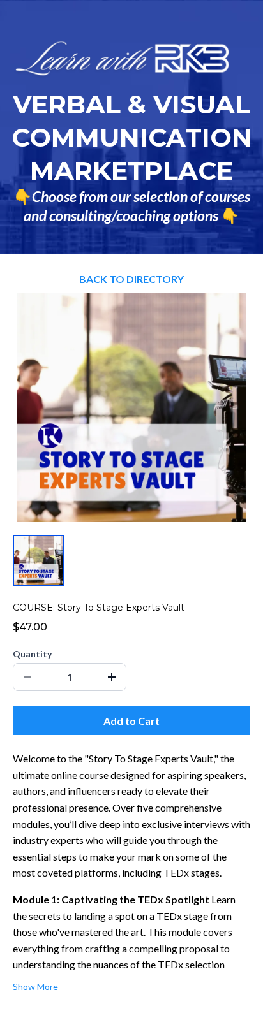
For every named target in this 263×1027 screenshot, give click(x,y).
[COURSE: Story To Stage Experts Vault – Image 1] (38, 560)
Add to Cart (131, 721)
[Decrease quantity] (27, 677)
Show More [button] (35, 986)
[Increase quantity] (112, 677)
